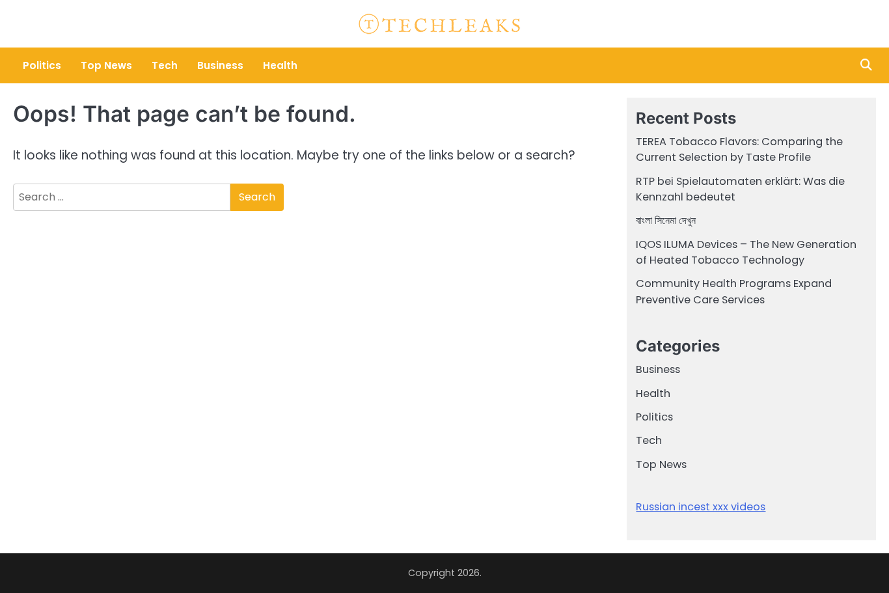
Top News (106, 65)
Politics (42, 65)
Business (220, 65)
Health (280, 65)
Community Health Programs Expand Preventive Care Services (734, 291)
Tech (165, 65)
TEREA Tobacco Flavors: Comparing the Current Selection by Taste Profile (739, 149)
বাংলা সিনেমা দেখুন (666, 220)
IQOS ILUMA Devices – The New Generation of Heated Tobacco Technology (746, 252)
